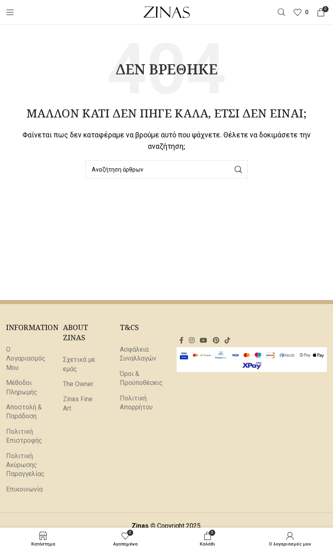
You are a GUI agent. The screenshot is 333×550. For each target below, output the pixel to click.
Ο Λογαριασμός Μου (25, 359)
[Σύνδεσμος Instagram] (191, 341)
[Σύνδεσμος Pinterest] (216, 341)
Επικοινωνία (24, 489)
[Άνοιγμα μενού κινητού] (10, 12)
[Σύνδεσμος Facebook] (181, 341)
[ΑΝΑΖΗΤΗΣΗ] (238, 169)
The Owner (78, 384)
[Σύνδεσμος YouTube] (203, 341)
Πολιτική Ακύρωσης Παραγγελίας (25, 465)
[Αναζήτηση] (281, 12)
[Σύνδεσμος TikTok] (227, 341)
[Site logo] (166, 11)
